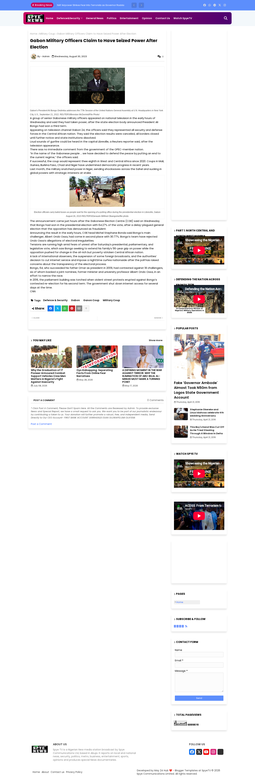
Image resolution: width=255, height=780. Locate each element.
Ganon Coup (91, 300)
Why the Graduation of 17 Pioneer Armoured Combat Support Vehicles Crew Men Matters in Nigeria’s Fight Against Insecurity (48, 376)
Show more (155, 340)
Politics (111, 18)
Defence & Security (55, 300)
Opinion (147, 18)
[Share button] (86, 308)
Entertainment (129, 18)
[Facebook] (51, 308)
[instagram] (225, 5)
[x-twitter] (220, 5)
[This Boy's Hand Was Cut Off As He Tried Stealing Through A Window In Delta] (181, 432)
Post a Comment (41, 424)
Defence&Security (68, 18)
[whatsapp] (209, 5)
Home (49, 18)
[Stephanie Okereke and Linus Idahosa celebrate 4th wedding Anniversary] (181, 414)
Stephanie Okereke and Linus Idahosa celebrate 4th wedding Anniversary (207, 412)
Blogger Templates (186, 770)
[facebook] (204, 5)
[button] (134, 5)
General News (94, 18)
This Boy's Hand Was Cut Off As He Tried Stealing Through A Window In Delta (207, 430)
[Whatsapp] (65, 308)
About (45, 772)
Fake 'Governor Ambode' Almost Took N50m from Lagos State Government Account (196, 390)
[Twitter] (58, 308)
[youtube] (206, 752)
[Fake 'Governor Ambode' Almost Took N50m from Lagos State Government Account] (199, 356)
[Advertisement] (200, 124)
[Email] (79, 308)
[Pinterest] (72, 308)
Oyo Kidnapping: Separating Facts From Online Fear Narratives (94, 373)
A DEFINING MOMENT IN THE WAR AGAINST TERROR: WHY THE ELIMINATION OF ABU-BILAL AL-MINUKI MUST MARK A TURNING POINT (142, 376)
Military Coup (47, 33)
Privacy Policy (74, 772)
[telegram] (214, 5)
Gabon (75, 300)
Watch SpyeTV (182, 18)
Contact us (162, 18)
